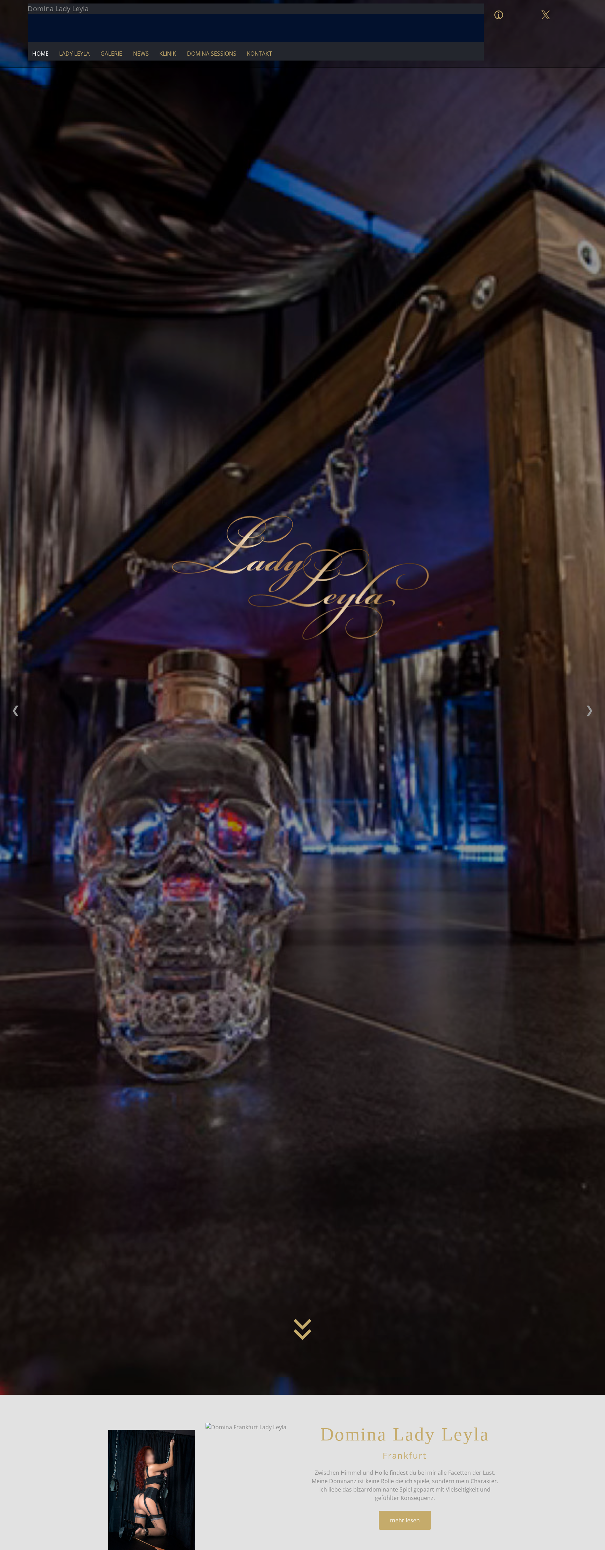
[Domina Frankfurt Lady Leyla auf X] (545, 8)
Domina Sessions (211, 53)
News (141, 53)
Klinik (167, 53)
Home (40, 53)
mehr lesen (405, 1520)
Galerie (111, 53)
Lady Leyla (74, 53)
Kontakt (259, 53)
